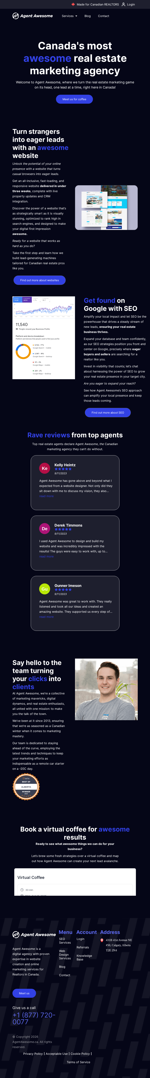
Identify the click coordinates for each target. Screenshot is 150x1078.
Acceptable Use (57, 1054)
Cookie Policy (80, 1054)
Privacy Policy (33, 1054)
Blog (88, 16)
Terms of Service (78, 1062)
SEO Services (65, 940)
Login (80, 939)
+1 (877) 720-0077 (34, 1018)
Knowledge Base (84, 957)
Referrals (83, 947)
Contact (103, 16)
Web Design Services (65, 954)
